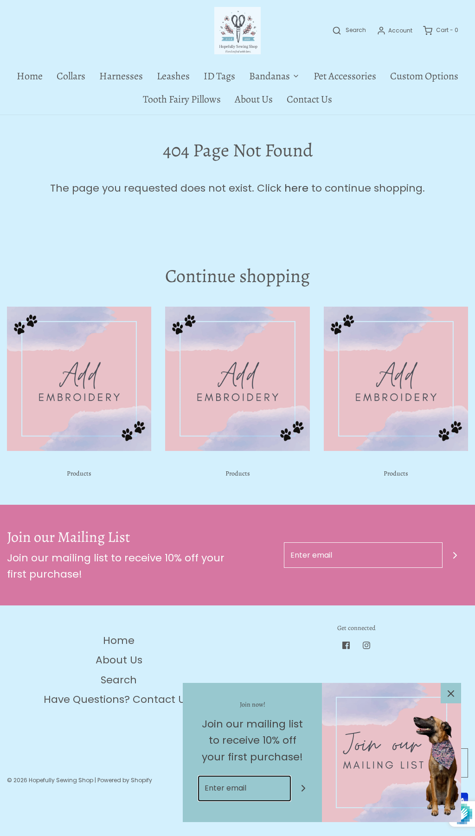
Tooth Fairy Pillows (182, 99)
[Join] (455, 555)
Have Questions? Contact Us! (119, 699)
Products (79, 473)
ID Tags (219, 76)
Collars (71, 76)
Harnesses (121, 76)
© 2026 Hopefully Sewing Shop (50, 780)
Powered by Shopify (124, 780)
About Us (254, 99)
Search (119, 680)
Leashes (173, 76)
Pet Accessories (345, 76)
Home (30, 76)
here (296, 188)
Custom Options (424, 76)
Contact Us (309, 99)
